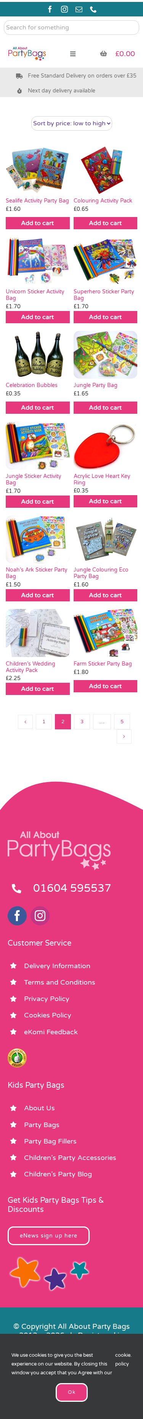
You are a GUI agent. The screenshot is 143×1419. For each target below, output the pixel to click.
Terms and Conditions (59, 982)
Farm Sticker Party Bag (103, 664)
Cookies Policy (47, 1015)
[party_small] (27, 42)
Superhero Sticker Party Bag (104, 294)
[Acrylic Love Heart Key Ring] (106, 445)
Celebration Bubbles (32, 385)
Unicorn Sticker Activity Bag (35, 294)
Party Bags (41, 1125)
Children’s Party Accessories (70, 1157)
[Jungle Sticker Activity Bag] (38, 445)
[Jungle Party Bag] (106, 355)
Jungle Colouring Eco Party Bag (101, 573)
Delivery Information (57, 966)
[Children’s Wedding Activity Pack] (38, 633)
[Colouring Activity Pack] (106, 170)
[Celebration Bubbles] (38, 355)
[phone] (93, 9)
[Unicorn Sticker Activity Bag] (38, 261)
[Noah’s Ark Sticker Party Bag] (38, 539)
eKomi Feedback (51, 1032)
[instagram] (64, 9)
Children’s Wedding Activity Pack (30, 667)
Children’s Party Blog (58, 1174)
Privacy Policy (46, 999)
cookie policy (122, 1359)
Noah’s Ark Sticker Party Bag (36, 573)
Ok (72, 1392)
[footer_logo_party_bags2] (59, 834)
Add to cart (37, 223)
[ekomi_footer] (17, 1052)
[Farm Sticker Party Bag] (106, 633)
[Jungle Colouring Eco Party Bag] (106, 539)
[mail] (79, 9)
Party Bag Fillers (50, 1141)
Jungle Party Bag (95, 385)
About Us (39, 1108)
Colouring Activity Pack (103, 201)
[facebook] (50, 9)
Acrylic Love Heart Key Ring (102, 479)
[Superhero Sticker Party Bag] (106, 261)
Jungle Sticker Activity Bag (33, 479)
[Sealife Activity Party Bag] (38, 170)
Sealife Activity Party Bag (37, 201)
